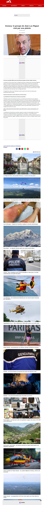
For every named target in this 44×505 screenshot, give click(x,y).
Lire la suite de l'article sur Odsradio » (12, 146)
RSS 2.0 (40, 5)
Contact (31, 5)
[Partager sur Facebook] (16, 149)
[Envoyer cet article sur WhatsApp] (25, 149)
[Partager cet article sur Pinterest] (22, 149)
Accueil (4, 5)
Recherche (14, 5)
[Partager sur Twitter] (19, 149)
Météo (23, 5)
